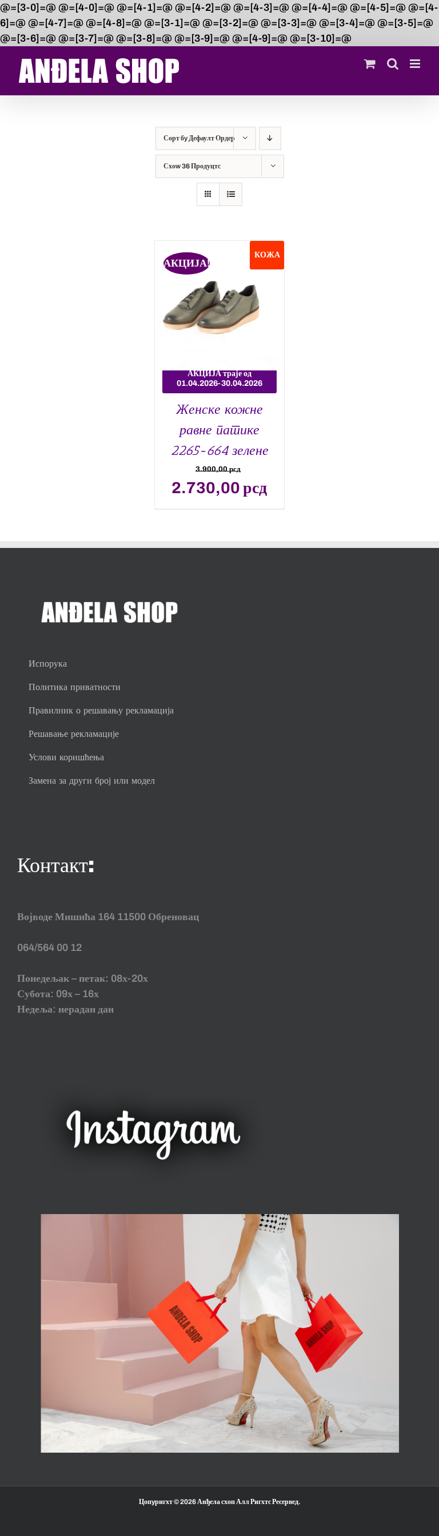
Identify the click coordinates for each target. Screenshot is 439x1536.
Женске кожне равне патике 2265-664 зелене (219, 429)
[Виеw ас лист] (231, 194)
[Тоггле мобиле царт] (370, 64)
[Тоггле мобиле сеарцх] (392, 64)
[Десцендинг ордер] (270, 138)
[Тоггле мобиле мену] (416, 64)
